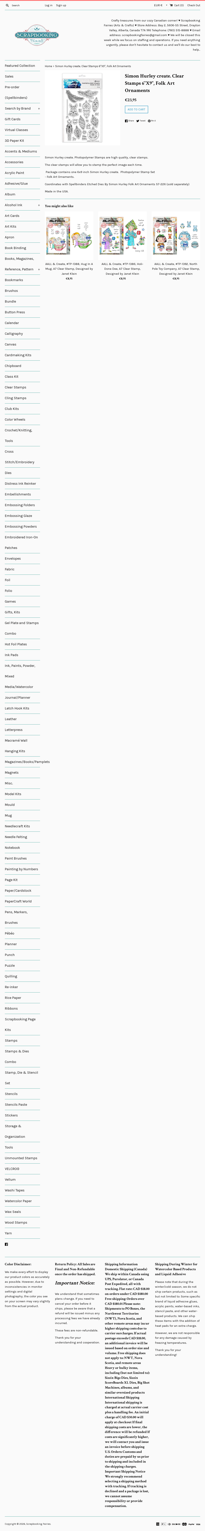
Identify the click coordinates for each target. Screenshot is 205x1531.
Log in (49, 5)
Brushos (11, 291)
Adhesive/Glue (16, 183)
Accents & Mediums (21, 151)
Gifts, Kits (12, 612)
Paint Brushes (16, 858)
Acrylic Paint (14, 173)
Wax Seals (13, 1212)
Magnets (12, 772)
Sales (9, 76)
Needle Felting (16, 837)
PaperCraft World (18, 901)
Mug (8, 815)
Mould (10, 805)
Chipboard (13, 366)
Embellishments (18, 494)
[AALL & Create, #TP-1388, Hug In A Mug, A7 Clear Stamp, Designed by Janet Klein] (69, 235)
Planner (11, 944)
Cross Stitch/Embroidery (19, 456)
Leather (11, 719)
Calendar (12, 323)
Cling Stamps (15, 398)
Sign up (61, 5)
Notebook (12, 848)
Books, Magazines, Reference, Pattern (22, 264)
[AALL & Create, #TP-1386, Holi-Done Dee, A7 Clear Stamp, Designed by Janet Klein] (122, 235)
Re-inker (11, 987)
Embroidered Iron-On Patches (21, 542)
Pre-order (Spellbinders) (16, 92)
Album (10, 194)
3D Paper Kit (14, 141)
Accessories (14, 162)
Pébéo (9, 933)
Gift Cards (12, 119)
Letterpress (14, 730)
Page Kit (11, 880)
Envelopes (13, 558)
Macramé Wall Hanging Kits (16, 745)
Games (10, 601)
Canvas (10, 344)
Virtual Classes (16, 130)
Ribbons (11, 1008)
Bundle (10, 301)
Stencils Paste (16, 1105)
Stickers (11, 1115)
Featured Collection (20, 66)
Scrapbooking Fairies (38, 1524)
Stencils (11, 1094)
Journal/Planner (17, 698)
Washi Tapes (15, 1190)
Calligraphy (14, 334)
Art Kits (10, 226)
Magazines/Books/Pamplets (22, 762)
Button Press (15, 312)
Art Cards (12, 216)
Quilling (11, 976)
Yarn (8, 1233)
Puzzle (10, 965)
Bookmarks (14, 280)
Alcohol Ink (22, 205)
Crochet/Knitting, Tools (18, 435)
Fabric (9, 569)
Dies (8, 473)
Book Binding (15, 248)
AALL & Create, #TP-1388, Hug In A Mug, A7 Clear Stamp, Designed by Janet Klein (69, 269)
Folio (8, 591)
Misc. (9, 783)
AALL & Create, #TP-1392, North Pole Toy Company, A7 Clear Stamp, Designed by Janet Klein (176, 269)
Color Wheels (15, 419)
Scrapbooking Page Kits (20, 1024)
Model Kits (13, 794)
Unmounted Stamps (21, 1158)
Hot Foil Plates (16, 644)
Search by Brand (22, 108)
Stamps (11, 1040)
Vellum (10, 1179)
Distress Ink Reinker (20, 484)
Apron (9, 237)
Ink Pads (11, 655)
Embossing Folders (20, 505)
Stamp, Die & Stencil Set (21, 1077)
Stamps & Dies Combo (17, 1056)
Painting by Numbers (21, 869)
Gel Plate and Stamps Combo (22, 628)
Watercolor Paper (18, 1201)
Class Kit (11, 377)
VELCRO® (12, 1169)
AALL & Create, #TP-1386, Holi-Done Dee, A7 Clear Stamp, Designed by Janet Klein (122, 269)
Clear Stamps (15, 387)
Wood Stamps (16, 1222)
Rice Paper (13, 998)
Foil (7, 580)
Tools (9, 1147)
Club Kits (12, 409)
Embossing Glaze (18, 516)
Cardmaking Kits (18, 355)
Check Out (193, 5)
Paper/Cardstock (18, 891)
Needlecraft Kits (17, 826)
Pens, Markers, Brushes (16, 917)
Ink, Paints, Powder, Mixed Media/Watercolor (20, 676)
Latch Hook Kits (17, 708)
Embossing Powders (21, 526)
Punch (10, 955)
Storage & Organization (15, 1131)
